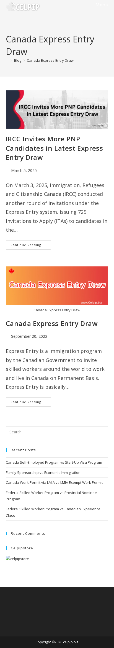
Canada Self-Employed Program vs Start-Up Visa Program (54, 462)
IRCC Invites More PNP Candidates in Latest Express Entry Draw (54, 148)
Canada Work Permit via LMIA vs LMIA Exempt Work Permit (54, 482)
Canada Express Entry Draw (50, 60)
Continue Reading (31, 246)
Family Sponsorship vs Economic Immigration (43, 472)
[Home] (7, 60)
